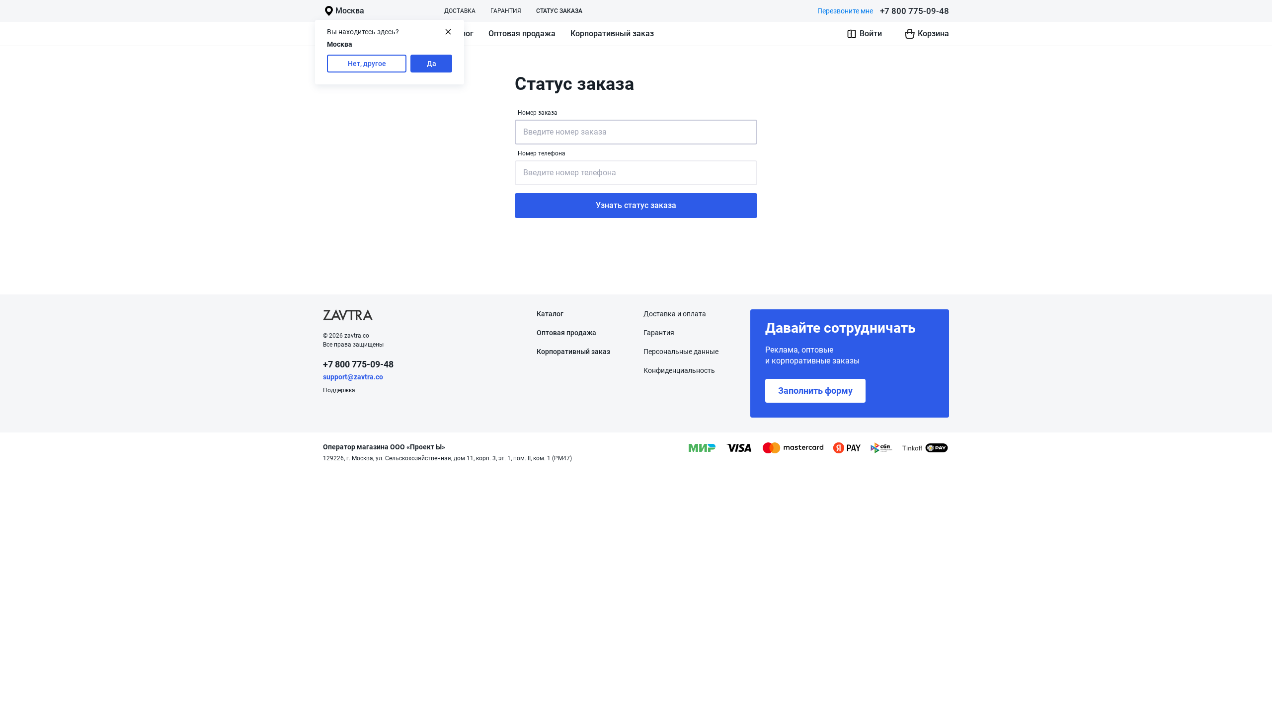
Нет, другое (367, 64)
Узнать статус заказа (636, 205)
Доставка (460, 10)
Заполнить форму (815, 390)
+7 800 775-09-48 (914, 11)
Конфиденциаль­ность (679, 370)
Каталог (550, 314)
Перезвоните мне (845, 11)
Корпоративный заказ (612, 33)
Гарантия (505, 10)
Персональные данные (680, 352)
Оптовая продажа (522, 33)
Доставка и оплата (674, 314)
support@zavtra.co (353, 377)
